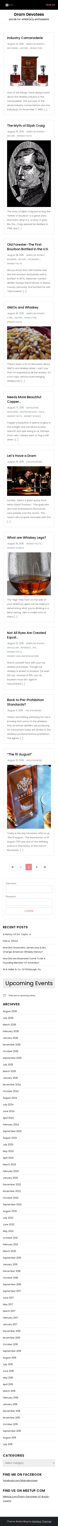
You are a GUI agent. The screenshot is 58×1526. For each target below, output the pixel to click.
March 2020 (9, 1251)
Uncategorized (34, 462)
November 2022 (12, 1191)
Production (36, 48)
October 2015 (10, 1424)
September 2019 (12, 1257)
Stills (41, 412)
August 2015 (9, 1437)
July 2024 (8, 1104)
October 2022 (10, 1197)
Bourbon (11, 259)
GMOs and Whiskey (22, 307)
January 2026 (10, 1038)
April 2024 (8, 1118)
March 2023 (9, 1164)
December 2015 (11, 1411)
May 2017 (8, 1304)
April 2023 (8, 1157)
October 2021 (10, 1237)
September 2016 (12, 1351)
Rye (34, 647)
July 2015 (8, 1444)
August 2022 (10, 1211)
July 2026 (8, 1018)
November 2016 (11, 1337)
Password (11, 896)
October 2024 (11, 1091)
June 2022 (8, 1224)
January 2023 (10, 1177)
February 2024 (11, 1124)
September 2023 (12, 1131)
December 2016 (11, 1331)
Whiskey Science (32, 416)
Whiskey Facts (24, 136)
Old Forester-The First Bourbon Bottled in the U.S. (27, 246)
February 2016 (10, 1397)
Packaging (33, 259)
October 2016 (10, 1344)
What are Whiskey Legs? (26, 537)
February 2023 (11, 1171)
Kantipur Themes (41, 1521)
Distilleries (12, 48)
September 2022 (12, 1204)
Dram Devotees (29, 14)
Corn (10, 317)
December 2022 (12, 1184)
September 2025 (12, 1058)
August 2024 (10, 1098)
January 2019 (10, 1264)
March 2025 (9, 1071)
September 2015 (12, 1431)
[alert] (29, 995)
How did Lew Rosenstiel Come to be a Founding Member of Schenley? (24, 960)
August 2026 (10, 1011)
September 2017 (12, 1291)
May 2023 (8, 1151)
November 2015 (11, 1417)
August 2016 (9, 1357)
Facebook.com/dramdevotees (20, 1480)
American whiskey (35, 44)
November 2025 (12, 1044)
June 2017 (8, 1297)
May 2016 (8, 1377)
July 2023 (8, 1144)
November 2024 (12, 1084)
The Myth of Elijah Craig (26, 125)
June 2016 (8, 1371)
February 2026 (11, 1031)
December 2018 (11, 1271)
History (24, 48)
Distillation (32, 407)
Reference (26, 647)
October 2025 (10, 1051)
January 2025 (10, 1078)
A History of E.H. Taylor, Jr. (17, 934)
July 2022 (8, 1217)
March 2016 (9, 1391)
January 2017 (10, 1324)
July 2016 (8, 1364)
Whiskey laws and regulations (23, 656)
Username (11, 883)
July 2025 (8, 1064)
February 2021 (10, 1244)
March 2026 (9, 1024)
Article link (13, 647)
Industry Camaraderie (25, 38)
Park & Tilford (10, 941)
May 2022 (8, 1231)
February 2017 (10, 1317)
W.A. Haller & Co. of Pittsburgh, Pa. (22, 969)
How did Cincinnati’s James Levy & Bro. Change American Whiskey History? (24, 949)
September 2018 (12, 1284)
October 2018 (10, 1277)
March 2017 (9, 1311)
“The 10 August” (19, 754)
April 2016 (8, 1384)
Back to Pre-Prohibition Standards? (25, 702)
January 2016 (10, 1404)
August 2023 (10, 1138)
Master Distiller (28, 412)
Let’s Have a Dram (21, 455)
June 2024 (9, 1111)
